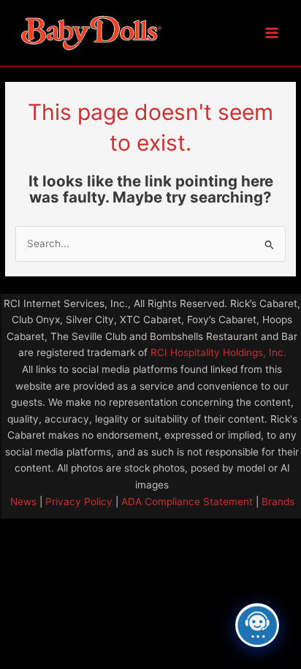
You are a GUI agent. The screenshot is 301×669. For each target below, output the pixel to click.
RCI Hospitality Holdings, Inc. (218, 352)
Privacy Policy (77, 501)
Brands (278, 501)
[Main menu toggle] (272, 33)
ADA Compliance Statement (187, 501)
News (23, 501)
